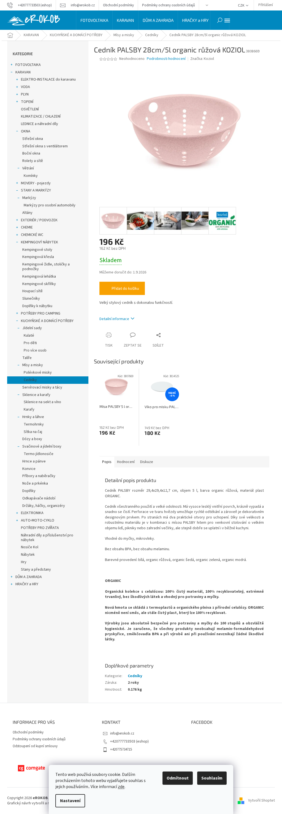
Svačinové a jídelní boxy (41, 446)
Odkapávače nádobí (38, 498)
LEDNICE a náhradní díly (39, 124)
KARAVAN (23, 72)
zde (121, 787)
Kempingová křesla (38, 257)
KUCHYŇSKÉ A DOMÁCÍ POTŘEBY (47, 321)
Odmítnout (178, 778)
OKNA (25, 131)
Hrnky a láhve (33, 417)
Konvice (29, 469)
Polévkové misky (38, 372)
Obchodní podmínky (118, 5)
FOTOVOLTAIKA (28, 65)
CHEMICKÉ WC (32, 235)
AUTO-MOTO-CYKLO (37, 520)
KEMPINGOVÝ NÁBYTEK (39, 242)
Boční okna (31, 153)
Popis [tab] (107, 462)
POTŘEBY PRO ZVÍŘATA (40, 528)
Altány (27, 213)
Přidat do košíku (125, 288)
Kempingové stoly (37, 249)
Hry (23, 562)
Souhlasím (212, 778)
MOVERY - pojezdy (36, 183)
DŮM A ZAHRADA (28, 577)
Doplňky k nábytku (37, 306)
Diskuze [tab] (146, 462)
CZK (241, 5)
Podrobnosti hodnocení (166, 59)
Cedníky (30, 380)
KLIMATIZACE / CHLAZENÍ (41, 116)
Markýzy (29, 198)
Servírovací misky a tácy (42, 387)
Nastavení (70, 801)
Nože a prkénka (35, 483)
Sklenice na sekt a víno (42, 402)
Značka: (202, 59)
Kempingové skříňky (39, 284)
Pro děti (30, 343)
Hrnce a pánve (34, 461)
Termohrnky (34, 424)
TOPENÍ (27, 102)
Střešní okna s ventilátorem (45, 146)
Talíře (27, 358)
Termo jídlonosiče (38, 454)
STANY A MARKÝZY (36, 190)
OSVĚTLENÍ (30, 109)
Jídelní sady (32, 328)
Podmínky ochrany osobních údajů (168, 5)
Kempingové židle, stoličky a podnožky (46, 267)
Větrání (28, 168)
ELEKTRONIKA (32, 513)
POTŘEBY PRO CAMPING (40, 313)
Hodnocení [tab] (126, 462)
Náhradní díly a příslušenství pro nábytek (47, 538)
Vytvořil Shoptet (261, 800)
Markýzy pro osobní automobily (49, 205)
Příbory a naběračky (38, 476)
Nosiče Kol (29, 547)
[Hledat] (219, 20)
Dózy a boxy (32, 439)
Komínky (31, 176)
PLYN (25, 94)
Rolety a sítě (32, 161)
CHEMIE (27, 227)
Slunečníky (31, 298)
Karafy (29, 409)
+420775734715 (121, 749)
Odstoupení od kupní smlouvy (35, 746)
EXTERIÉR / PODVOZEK (39, 220)
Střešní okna (32, 139)
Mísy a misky (32, 365)
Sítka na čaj (33, 432)
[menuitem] (94, 20)
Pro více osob (35, 350)
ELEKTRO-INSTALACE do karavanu (48, 79)
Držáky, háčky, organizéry (43, 506)
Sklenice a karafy (36, 395)
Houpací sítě (32, 291)
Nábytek (28, 554)
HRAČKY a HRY (26, 584)
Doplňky (29, 491)
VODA (25, 87)
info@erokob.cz (122, 733)
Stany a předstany (36, 569)
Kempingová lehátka (39, 276)
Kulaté (29, 335)
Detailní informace (114, 319)
